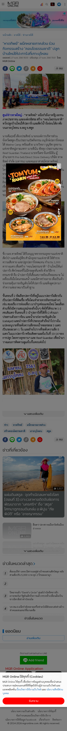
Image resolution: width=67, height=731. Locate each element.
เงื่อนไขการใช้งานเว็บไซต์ (28, 689)
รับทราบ (33, 701)
